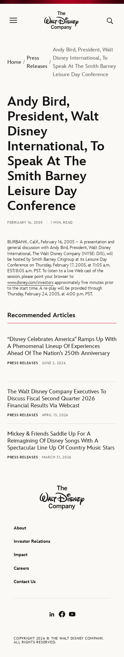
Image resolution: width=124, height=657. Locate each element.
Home (14, 62)
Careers (21, 568)
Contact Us (25, 581)
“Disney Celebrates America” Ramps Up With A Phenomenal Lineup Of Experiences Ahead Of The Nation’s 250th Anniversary (62, 346)
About (20, 528)
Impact (20, 554)
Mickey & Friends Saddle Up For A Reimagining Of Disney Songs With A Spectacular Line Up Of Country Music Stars (60, 440)
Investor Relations (32, 541)
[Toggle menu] (13, 21)
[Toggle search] (110, 21)
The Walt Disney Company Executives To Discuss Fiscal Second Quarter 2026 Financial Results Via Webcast (56, 398)
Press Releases (37, 62)
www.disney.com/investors (30, 282)
